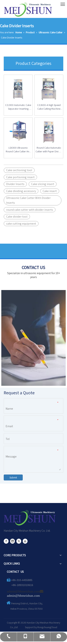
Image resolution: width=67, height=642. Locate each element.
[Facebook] (6, 541)
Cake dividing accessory (21, 191)
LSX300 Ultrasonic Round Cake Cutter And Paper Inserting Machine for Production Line (18, 149)
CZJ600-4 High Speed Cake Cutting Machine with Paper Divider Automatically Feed (49, 107)
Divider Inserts (15, 184)
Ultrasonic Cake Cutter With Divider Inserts (28, 200)
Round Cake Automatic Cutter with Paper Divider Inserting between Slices (49, 149)
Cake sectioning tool (19, 170)
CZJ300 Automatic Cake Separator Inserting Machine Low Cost (18, 107)
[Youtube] (25, 541)
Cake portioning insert (20, 177)
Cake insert (50, 191)
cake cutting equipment (21, 224)
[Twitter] (18, 541)
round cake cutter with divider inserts (29, 210)
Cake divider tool (17, 216)
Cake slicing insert (42, 184)
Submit (13, 477)
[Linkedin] (12, 541)
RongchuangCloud (47, 627)
